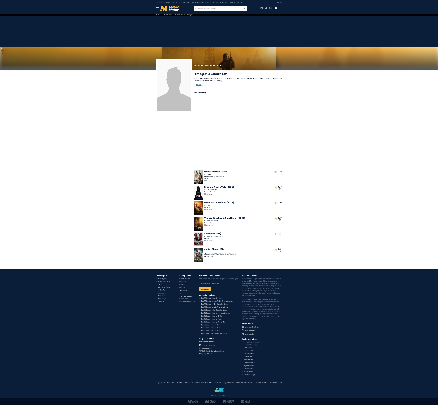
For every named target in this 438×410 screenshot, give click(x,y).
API (281, 382)
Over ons (180, 382)
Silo (180, 293)
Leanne (182, 287)
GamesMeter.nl (249, 363)
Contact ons (170, 382)
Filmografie (210, 65)
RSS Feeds (273, 382)
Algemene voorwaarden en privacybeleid (238, 382)
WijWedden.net (249, 366)
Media (219, 65)
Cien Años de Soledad (187, 302)
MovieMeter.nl (249, 354)
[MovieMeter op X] (266, 8)
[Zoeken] (244, 8)
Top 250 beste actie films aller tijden (214, 310)
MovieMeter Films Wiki (203, 382)
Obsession (162, 302)
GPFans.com (248, 351)
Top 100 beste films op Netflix (211, 316)
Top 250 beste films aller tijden (212, 298)
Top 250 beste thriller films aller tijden (214, 304)
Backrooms (162, 293)
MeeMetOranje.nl (250, 375)
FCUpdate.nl (248, 348)
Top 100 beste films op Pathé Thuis (213, 322)
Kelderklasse (248, 369)
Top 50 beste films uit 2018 (210, 328)
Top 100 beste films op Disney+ (212, 319)
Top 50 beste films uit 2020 (210, 325)
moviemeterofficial (252, 327)
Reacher (182, 284)
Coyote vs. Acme (164, 287)
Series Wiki (217, 382)
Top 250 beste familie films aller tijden (214, 307)
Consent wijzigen (261, 382)
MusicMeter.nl (249, 357)
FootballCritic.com (250, 345)
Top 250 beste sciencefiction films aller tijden (217, 301)
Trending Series (184, 276)
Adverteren (189, 382)
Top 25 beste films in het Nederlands (214, 334)
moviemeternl (250, 330)
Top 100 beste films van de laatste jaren (215, 313)
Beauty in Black (184, 279)
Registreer (160, 382)
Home (158, 15)
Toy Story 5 (162, 299)
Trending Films (162, 276)
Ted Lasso (183, 290)
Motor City (161, 290)
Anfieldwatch (248, 372)
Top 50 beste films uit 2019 (210, 331)
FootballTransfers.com (252, 342)
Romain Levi (179, 15)
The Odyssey (162, 279)
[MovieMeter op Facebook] (262, 8)
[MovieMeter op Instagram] (270, 8)
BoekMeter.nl (248, 360)
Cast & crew (168, 15)
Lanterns (182, 282)
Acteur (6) (199, 85)
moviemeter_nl (250, 334)
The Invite (161, 296)
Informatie (198, 65)
